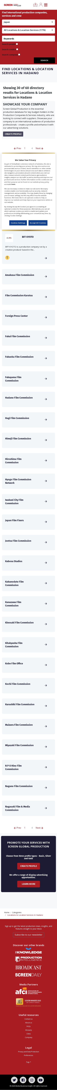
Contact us (28, 1019)
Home (6, 912)
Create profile (13, 134)
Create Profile (28, 866)
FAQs (28, 1026)
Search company (10, 54)
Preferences (28, 1055)
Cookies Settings (18, 223)
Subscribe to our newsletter (28, 934)
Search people (9, 44)
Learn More (28, 884)
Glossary (28, 1030)
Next (38, 148)
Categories (16, 912)
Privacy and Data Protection (28, 1052)
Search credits (9, 49)
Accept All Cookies (38, 223)
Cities (29, 1034)
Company (28, 1037)
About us (28, 1023)
